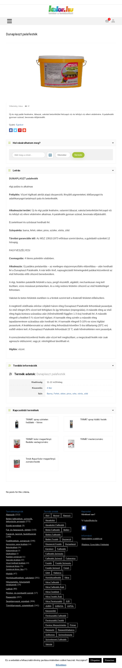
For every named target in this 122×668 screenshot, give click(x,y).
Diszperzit (66, 539)
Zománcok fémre (12, 566)
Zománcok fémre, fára (15, 569)
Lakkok (9, 589)
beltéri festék (51, 539)
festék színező (52, 568)
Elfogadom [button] (95, 660)
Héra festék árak (53, 596)
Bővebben (61, 665)
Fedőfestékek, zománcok (18, 541)
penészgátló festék (54, 620)
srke (74, 393)
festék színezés (63, 563)
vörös (80, 393)
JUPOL (70, 606)
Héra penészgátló (53, 601)
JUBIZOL (59, 606)
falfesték (61, 549)
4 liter (49, 388)
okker (62, 393)
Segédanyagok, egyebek (17, 601)
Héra (67, 577)
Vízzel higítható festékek (15, 563)
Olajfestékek (11, 554)
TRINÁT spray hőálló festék (93, 419)
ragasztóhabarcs (66, 630)
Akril (47, 515)
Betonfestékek (11, 547)
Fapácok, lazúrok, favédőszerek (21, 534)
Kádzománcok (12, 551)
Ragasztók (11, 597)
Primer (73, 625)
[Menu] (9, 21)
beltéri (66, 530)
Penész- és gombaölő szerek (19, 593)
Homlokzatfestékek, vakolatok (20, 578)
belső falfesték (52, 530)
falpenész (71, 558)
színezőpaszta (65, 634)
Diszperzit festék (53, 544)
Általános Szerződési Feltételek (95, 545)
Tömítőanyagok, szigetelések (19, 605)
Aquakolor (50, 520)
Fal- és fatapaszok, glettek (18, 530)
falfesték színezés (54, 553)
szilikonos (50, 634)
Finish (66, 568)
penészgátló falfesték (55, 615)
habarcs (57, 572)
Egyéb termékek (13, 525)
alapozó (67, 515)
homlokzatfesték (53, 577)
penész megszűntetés (55, 625)
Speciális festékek (13, 560)
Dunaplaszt (70, 544)
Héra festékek (52, 592)
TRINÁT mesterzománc (91, 439)
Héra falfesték (52, 582)
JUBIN (48, 606)
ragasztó (49, 630)
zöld (86, 393)
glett (47, 572)
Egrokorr (19, 125)
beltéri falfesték (53, 534)
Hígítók (9, 573)
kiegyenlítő (50, 611)
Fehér (56, 393)
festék (48, 563)
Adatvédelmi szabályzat (92, 539)
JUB (68, 601)
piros (69, 393)
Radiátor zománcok (14, 557)
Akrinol (56, 515)
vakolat (48, 644)
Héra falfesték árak (54, 587)
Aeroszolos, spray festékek (17, 544)
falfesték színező (53, 558)
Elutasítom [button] (109, 660)
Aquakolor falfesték (54, 525)
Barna (50, 393)
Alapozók (10, 514)
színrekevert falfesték (56, 639)
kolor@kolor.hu (90, 520)
